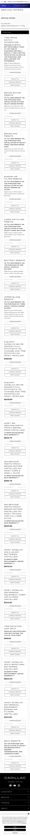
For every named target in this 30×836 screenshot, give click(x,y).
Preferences (15, 832)
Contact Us (15, 79)
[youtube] (14, 785)
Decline (15, 829)
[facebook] (10, 785)
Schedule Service (21, 5)
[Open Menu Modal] (2, 2)
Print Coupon (15, 85)
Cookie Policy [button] (20, 821)
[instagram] (19, 785)
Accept (15, 826)
